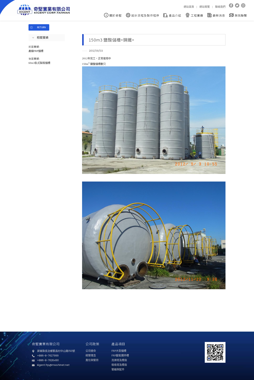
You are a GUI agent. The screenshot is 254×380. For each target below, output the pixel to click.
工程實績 (197, 15)
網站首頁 (189, 6)
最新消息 (219, 15)
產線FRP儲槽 (36, 48)
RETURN (41, 27)
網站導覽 (204, 6)
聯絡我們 (220, 6)
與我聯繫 (241, 15)
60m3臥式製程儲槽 (39, 60)
